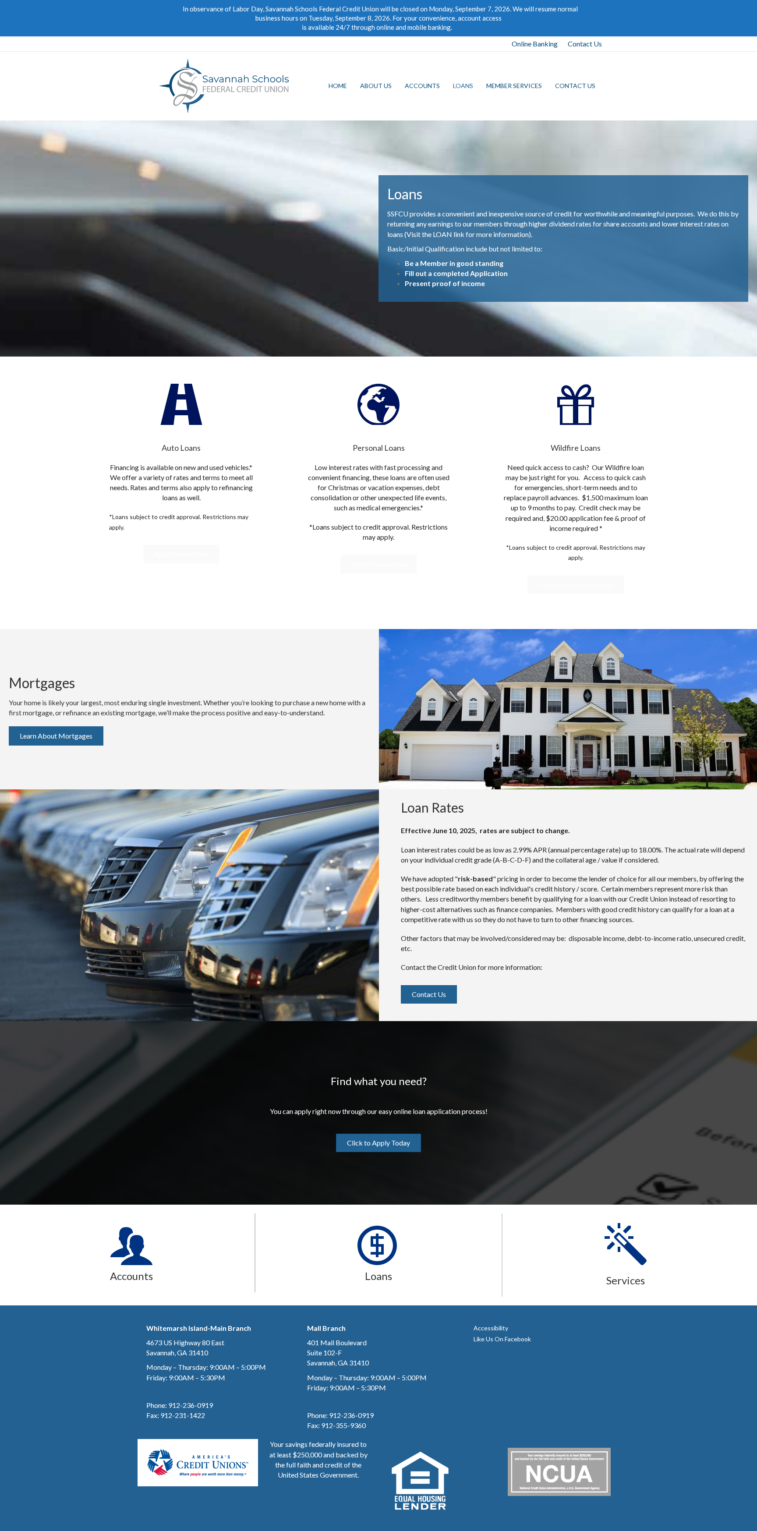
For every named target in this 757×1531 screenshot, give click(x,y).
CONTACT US (575, 85)
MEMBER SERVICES (514, 85)
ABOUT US (376, 85)
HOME (338, 85)
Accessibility (491, 1328)
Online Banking (535, 43)
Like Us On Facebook (502, 1339)
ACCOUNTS (422, 85)
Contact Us (585, 43)
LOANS (463, 85)
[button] (181, 554)
